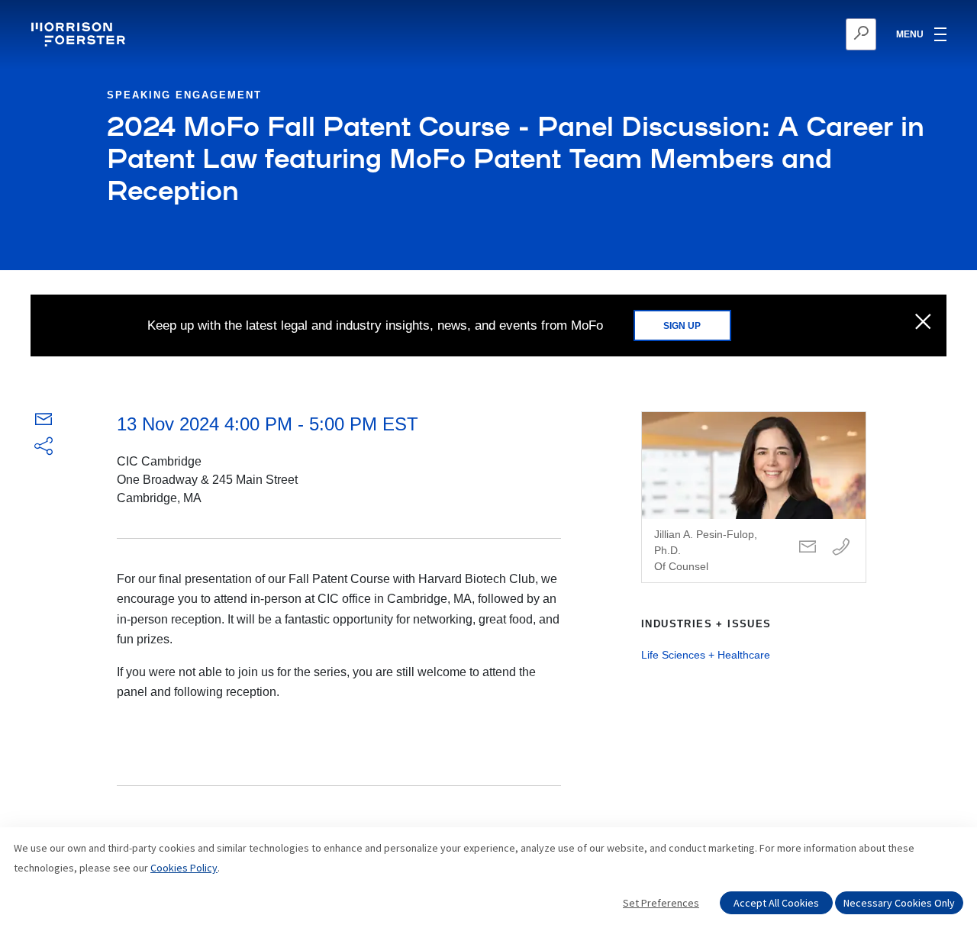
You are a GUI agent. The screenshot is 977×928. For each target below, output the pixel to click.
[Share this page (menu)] (43, 447)
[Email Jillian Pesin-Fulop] (807, 547)
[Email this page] (43, 422)
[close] (923, 323)
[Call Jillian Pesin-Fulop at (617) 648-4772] (841, 547)
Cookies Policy (184, 868)
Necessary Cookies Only (899, 903)
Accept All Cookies (776, 903)
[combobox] (786, 34)
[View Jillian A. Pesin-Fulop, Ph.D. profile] (754, 497)
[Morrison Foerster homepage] (81, 34)
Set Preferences (661, 903)
